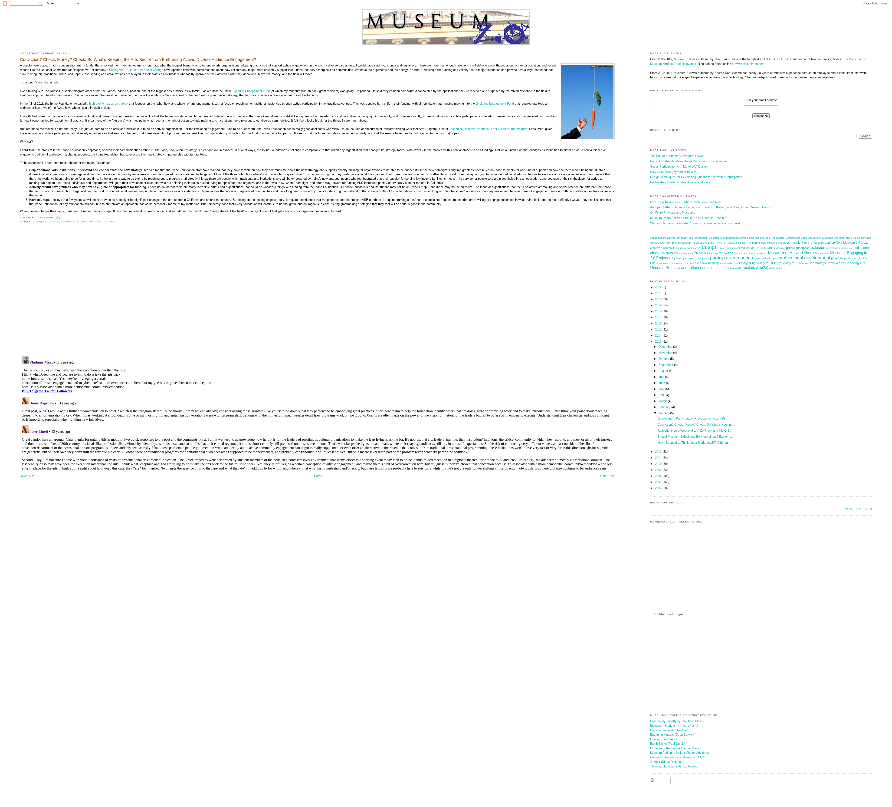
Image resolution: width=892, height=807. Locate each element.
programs (837, 258)
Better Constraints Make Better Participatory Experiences (689, 161)
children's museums (812, 242)
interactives (670, 253)
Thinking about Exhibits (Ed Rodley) (674, 766)
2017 (658, 317)
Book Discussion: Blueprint (704, 237)
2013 (658, 341)
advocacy (682, 237)
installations (845, 248)
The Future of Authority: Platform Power (677, 156)
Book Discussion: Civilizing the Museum (742, 237)
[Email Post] (57, 217)
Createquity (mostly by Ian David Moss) (677, 721)
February (665, 407)
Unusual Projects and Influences (678, 267)
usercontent (717, 267)
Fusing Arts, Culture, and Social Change (136, 70)
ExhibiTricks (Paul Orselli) (667, 743)
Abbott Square (658, 237)
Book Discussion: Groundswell (782, 237)
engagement (733, 248)
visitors (749, 268)
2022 (658, 287)
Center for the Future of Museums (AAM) (677, 757)
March (663, 401)
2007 (658, 482)
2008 (658, 476)
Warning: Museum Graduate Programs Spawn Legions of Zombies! (695, 223)
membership (741, 253)
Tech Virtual (801, 263)
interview (700, 253)
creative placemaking (663, 248)
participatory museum (732, 257)
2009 (658, 470)
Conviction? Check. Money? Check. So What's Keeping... (696, 424)
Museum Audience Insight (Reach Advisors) (679, 752)
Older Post (607, 476)
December (666, 346)
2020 (658, 299)
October (664, 359)
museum (762, 253)
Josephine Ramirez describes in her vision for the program (488, 129)
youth (779, 268)
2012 (658, 451)
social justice (727, 263)
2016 (658, 323)
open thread (688, 258)
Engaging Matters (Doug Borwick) (672, 734)
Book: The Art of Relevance (723, 242)
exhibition (763, 247)
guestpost (802, 248)
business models (46, 221)
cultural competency (689, 248)
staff (737, 263)
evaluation (747, 248)
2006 (658, 488)
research (689, 263)
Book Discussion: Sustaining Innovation (823, 237)
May (662, 389)
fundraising (70, 221)
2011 (658, 458)
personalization (763, 258)
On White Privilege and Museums (672, 212)
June (662, 383)
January (664, 413)
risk (697, 263)
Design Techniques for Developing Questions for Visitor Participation (696, 177)
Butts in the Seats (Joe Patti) (669, 730)
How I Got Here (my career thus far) (674, 172)
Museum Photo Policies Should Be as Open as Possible (688, 218)
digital (722, 248)
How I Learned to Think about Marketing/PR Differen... (694, 442)
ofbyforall (676, 258)
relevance (677, 263)
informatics (832, 248)
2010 (658, 464)
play (775, 258)
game (790, 248)
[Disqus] (317, 293)
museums (823, 253)
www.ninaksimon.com (749, 64)
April (662, 395)
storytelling (748, 263)
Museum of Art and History (792, 252)
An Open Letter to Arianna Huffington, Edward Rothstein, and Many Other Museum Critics (710, 207)
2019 (658, 305)
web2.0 (762, 267)
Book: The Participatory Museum (758, 242)
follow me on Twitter (858, 508)
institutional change (97, 221)
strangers (762, 263)
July (662, 377)
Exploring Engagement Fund (251, 91)
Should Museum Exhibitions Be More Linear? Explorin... (695, 436)
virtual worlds (735, 268)
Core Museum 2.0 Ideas (852, 242)
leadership (712, 253)
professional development (804, 257)
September (666, 365)
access (671, 237)
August (664, 371)
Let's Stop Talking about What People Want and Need (686, 202)
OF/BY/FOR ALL (780, 59)
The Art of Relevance (682, 64)
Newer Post (28, 476)
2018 (658, 311)
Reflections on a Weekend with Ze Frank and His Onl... (695, 430)
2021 (658, 293)
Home (318, 476)
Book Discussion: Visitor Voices (689, 242)
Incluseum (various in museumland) (674, 725)
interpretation (686, 253)
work (772, 268)
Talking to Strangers (781, 263)
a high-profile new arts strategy (107, 103)
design (710, 247)
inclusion (817, 247)
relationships (663, 263)
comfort (830, 242)
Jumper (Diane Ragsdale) (667, 762)
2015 (658, 329)
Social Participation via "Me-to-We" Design (679, 166)
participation (702, 258)
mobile (752, 253)
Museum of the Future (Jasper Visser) (675, 748)
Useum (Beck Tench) (664, 739)
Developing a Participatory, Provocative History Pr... (693, 418)
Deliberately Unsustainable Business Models (680, 182)
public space (851, 258)
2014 (658, 335)
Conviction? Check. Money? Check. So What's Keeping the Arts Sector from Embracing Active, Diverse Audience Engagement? (138, 59)
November (666, 352)
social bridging (709, 263)
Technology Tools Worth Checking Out (837, 263)
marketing (726, 253)
